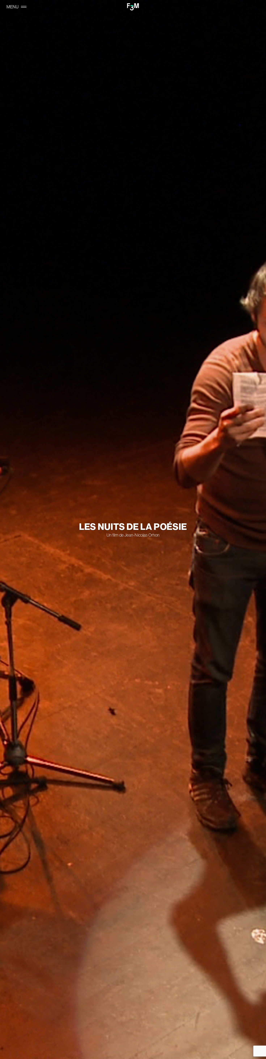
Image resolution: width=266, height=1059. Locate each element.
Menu (12, 7)
